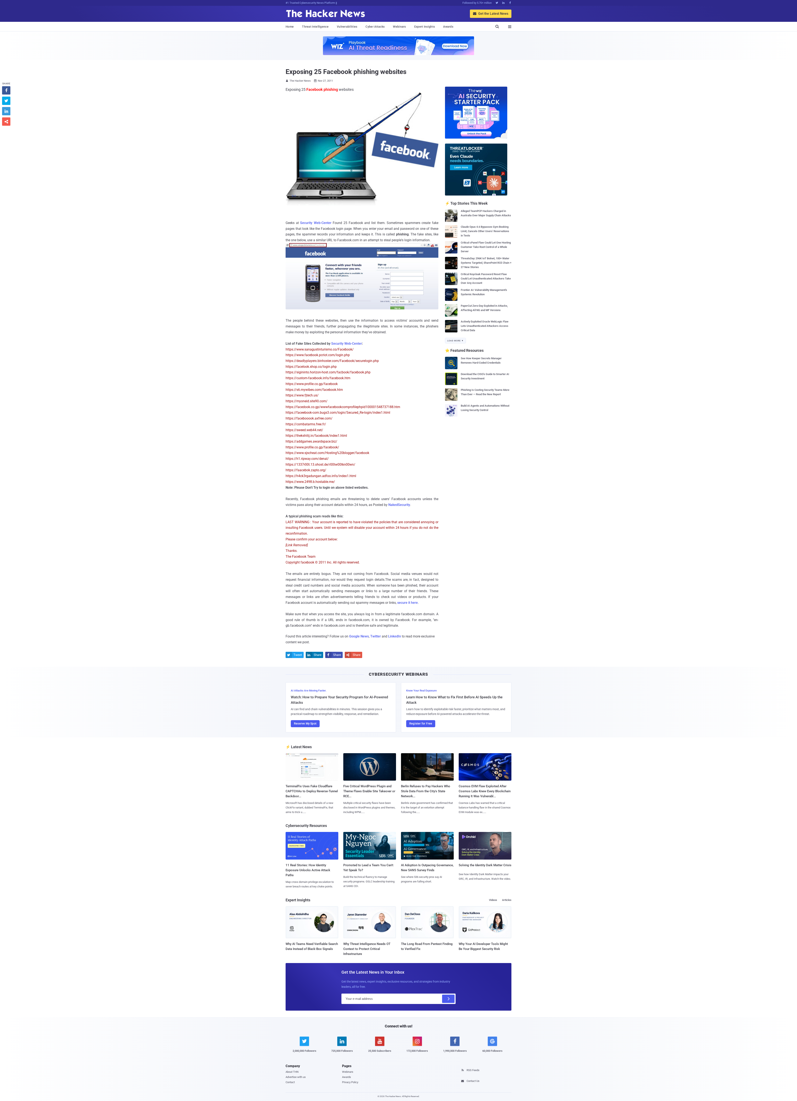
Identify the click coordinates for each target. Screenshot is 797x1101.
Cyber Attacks (375, 26)
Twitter (375, 636)
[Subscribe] (448, 999)
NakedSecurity (399, 505)
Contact (290, 1082)
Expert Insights (424, 26)
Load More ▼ (455, 341)
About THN (292, 1071)
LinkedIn (394, 636)
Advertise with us (296, 1077)
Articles (506, 900)
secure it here (407, 603)
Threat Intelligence (315, 26)
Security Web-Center (315, 223)
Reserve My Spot (305, 723)
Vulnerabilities (347, 26)
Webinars (399, 26)
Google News (359, 636)
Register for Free (420, 723)
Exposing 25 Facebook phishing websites (346, 72)
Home (290, 26)
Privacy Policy (350, 1082)
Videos (493, 900)
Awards (448, 26)
